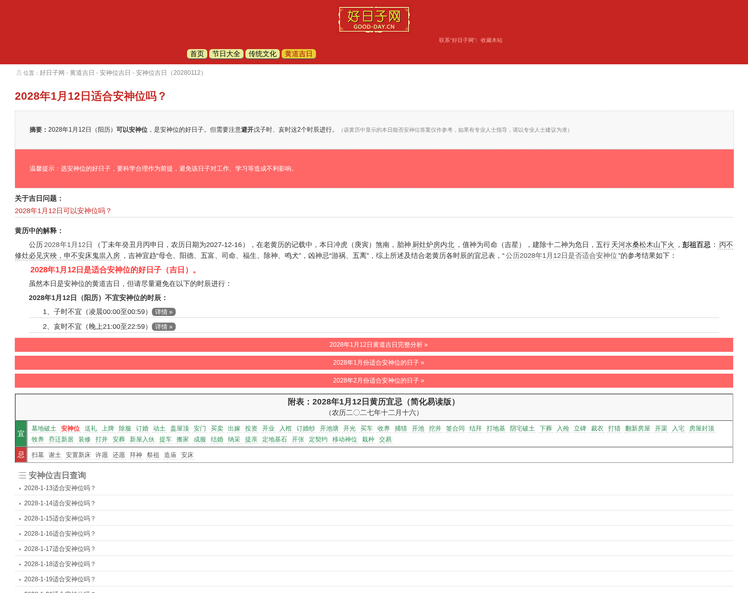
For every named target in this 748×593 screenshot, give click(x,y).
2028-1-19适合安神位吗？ (60, 579)
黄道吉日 (299, 54)
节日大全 (226, 54)
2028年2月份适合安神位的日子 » (378, 380)
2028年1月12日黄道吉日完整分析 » (379, 344)
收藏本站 (492, 40)
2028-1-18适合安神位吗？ (60, 564)
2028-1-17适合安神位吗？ (60, 548)
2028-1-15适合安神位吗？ (60, 518)
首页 (197, 54)
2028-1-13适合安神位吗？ (60, 488)
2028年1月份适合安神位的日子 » (378, 362)
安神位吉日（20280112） (171, 72)
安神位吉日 (115, 72)
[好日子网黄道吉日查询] (374, 33)
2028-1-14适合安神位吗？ (60, 503)
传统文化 (263, 54)
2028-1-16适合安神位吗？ (60, 533)
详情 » (164, 312)
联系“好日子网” (457, 40)
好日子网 (52, 72)
